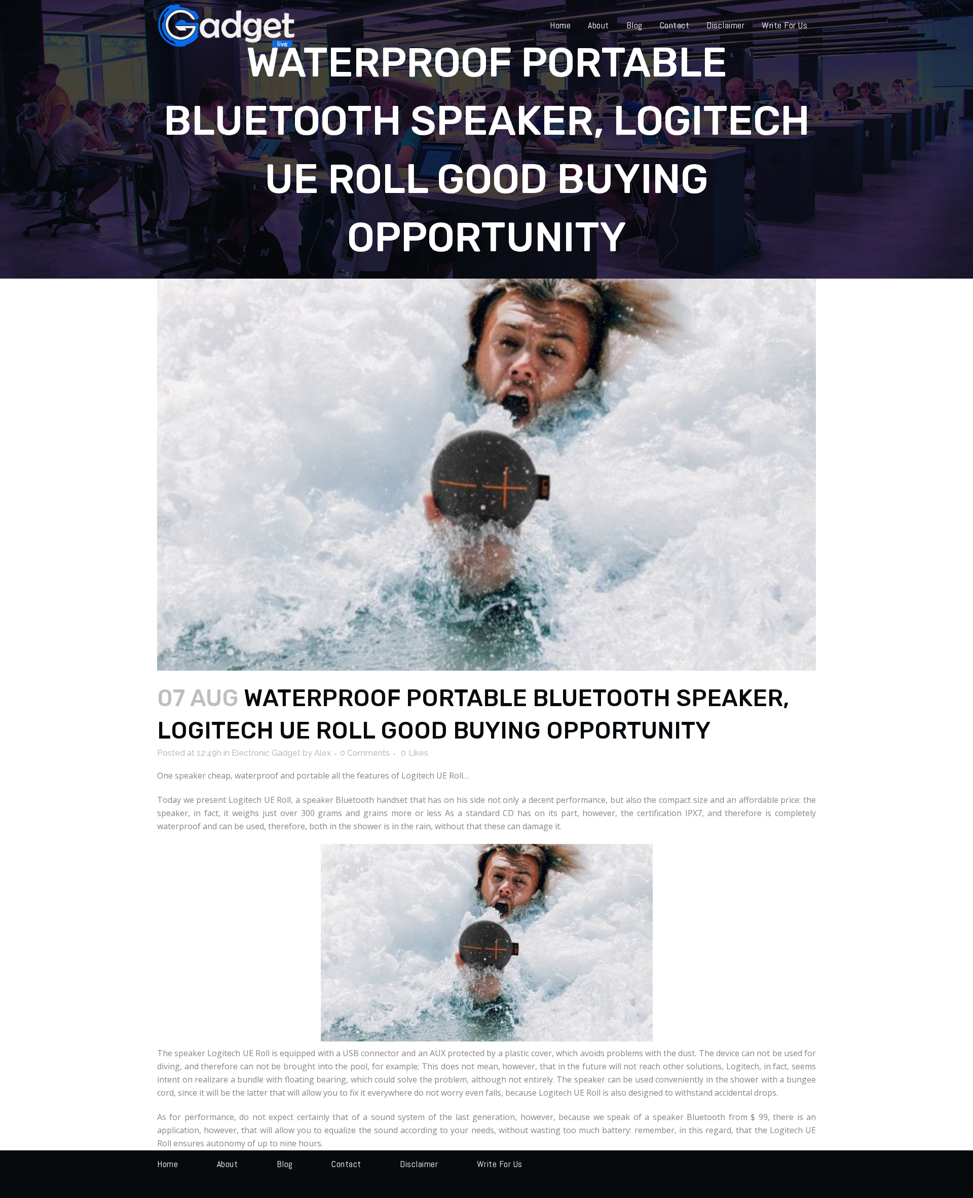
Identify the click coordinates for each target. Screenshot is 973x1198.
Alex (322, 753)
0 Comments (365, 753)
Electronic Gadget (266, 753)
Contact (346, 1164)
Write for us (499, 1164)
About (227, 1164)
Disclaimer (419, 1164)
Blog (285, 1164)
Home (167, 1164)
